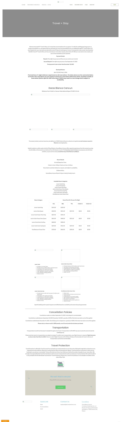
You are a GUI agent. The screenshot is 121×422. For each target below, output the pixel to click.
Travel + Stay (46, 4)
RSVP (115, 4)
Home (23, 4)
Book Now (60, 387)
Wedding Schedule (34, 4)
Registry (92, 4)
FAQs (86, 4)
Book (71, 4)
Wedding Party (79, 4)
